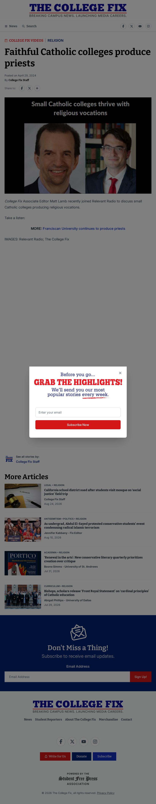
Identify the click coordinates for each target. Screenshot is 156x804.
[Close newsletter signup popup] (120, 373)
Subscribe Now (78, 425)
